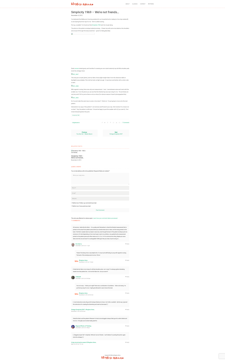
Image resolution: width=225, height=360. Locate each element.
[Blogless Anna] (82, 4)
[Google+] (107, 122)
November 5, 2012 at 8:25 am (86, 295)
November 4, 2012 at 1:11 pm (83, 245)
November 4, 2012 (77, 15)
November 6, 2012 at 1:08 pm (83, 327)
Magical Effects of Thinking (83, 326)
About (128, 4)
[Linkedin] (116, 122)
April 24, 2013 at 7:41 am (77, 344)
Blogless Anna (83, 260)
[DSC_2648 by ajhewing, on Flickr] (74, 86)
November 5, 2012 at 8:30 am (78, 311)
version (77, 68)
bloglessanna (76, 122)
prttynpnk (78, 276)
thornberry (79, 244)
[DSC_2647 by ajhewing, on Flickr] (74, 74)
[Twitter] (104, 122)
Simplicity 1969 (96, 25)
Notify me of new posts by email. (82, 206)
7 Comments (125, 122)
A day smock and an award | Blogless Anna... (84, 342)
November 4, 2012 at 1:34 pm (86, 262)
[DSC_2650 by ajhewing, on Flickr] (74, 97)
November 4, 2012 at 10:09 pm (83, 278)
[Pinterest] (110, 122)
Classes (135, 4)
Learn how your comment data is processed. (105, 218)
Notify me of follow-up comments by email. (85, 203)
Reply (127, 244)
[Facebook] (102, 122)
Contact (142, 4)
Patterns (151, 4)
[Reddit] (113, 122)
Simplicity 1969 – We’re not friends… (77, 157)
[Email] (119, 122)
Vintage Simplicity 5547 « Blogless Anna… (83, 309)
